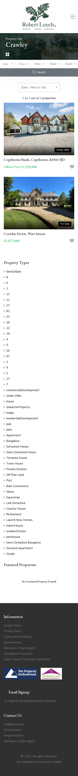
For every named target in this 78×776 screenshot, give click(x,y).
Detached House (17, 446)
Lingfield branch (14, 724)
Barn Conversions (17, 486)
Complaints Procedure (18, 654)
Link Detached (15, 503)
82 (8, 311)
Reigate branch (13, 735)
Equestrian (13, 497)
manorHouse (14, 525)
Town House (14, 463)
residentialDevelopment (22, 418)
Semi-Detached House (21, 452)
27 (8, 305)
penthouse (13, 537)
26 (8, 351)
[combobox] (8, 64)
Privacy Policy (13, 631)
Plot (9, 480)
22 (8, 328)
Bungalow (13, 441)
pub (8, 424)
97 (8, 356)
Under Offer (13, 396)
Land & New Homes (19, 520)
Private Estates (16, 469)
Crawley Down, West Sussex (24, 233)
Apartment (13, 435)
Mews (10, 492)
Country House (16, 509)
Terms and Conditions (18, 637)
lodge (10, 413)
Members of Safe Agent (19, 648)
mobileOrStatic (16, 531)
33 (8, 317)
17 (8, 379)
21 (8, 300)
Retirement (13, 514)
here (53, 701)
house (10, 401)
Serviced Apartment (19, 548)
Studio (10, 554)
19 (8, 334)
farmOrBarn (13, 272)
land (9, 430)
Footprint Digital (50, 762)
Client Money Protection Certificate (27, 659)
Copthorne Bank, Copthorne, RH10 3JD (34, 159)
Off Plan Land (15, 475)
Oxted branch (12, 730)
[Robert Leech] (39, 28)
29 (8, 322)
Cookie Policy (12, 625)
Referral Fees (12, 642)
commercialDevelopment (22, 390)
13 (8, 294)
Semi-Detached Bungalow (23, 542)
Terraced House (16, 458)
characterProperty (18, 407)
